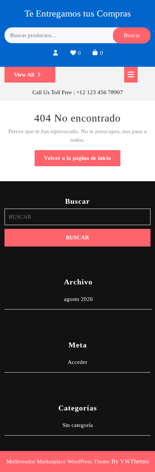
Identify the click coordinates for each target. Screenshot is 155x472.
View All (34, 77)
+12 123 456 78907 (99, 92)
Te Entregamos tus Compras (77, 13)
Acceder (77, 362)
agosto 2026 (78, 299)
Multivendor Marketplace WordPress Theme (58, 461)
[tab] (131, 75)
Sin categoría (77, 425)
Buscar (132, 35)
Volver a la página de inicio (82, 160)
